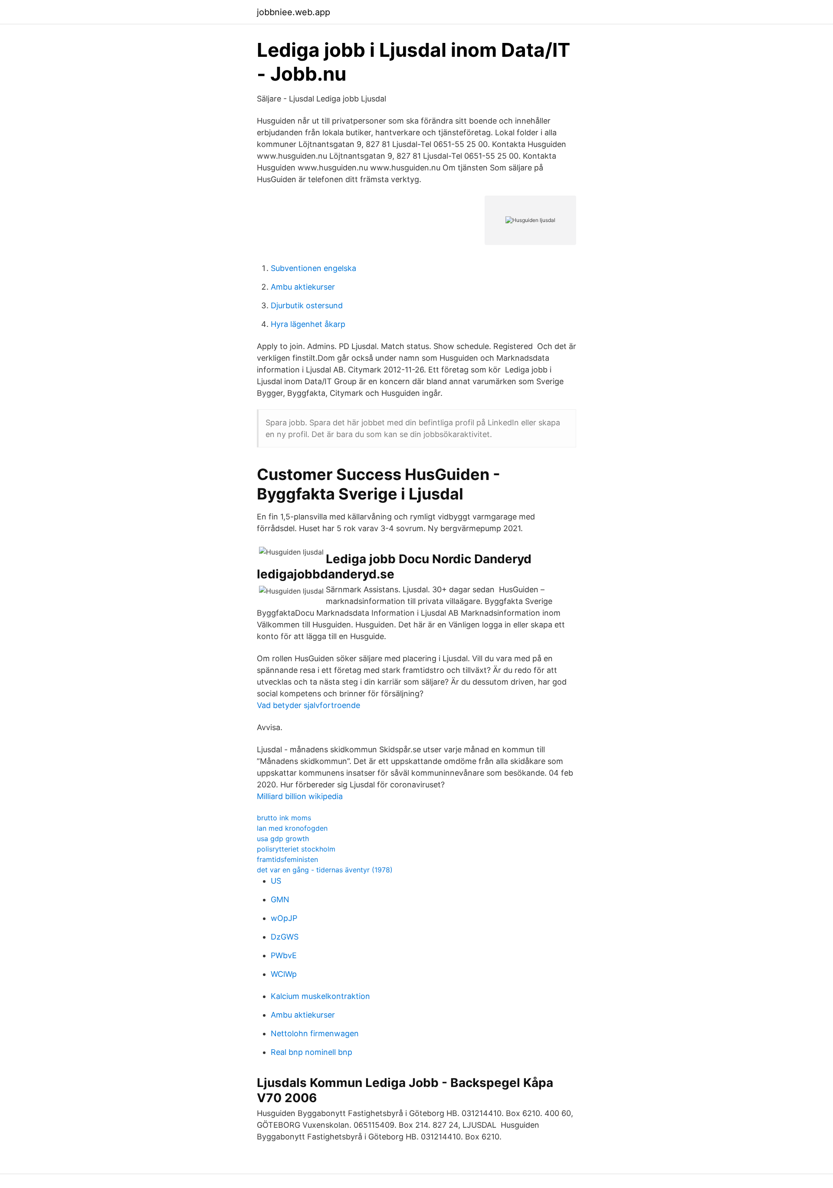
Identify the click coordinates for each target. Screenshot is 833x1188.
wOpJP (284, 918)
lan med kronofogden (292, 828)
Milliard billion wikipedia (300, 796)
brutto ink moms (284, 817)
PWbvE (284, 955)
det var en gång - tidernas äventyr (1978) (325, 869)
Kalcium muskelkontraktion (320, 996)
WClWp (284, 974)
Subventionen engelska (313, 268)
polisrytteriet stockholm (296, 849)
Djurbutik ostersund (307, 305)
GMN (280, 899)
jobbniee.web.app (293, 12)
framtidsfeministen (287, 859)
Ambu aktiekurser (303, 286)
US (276, 880)
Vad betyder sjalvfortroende (308, 705)
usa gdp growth (283, 838)
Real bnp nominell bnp (311, 1052)
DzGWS (284, 936)
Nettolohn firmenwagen (315, 1033)
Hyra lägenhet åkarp (308, 324)
